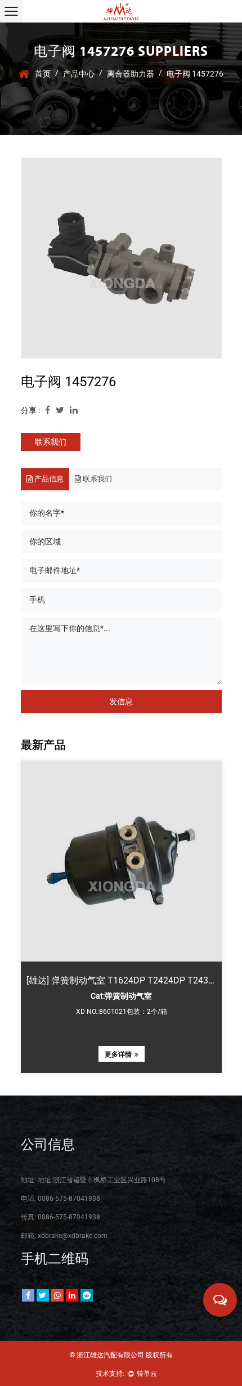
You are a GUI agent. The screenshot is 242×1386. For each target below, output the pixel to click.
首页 (43, 73)
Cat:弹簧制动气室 (121, 995)
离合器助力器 (130, 73)
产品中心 (79, 73)
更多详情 (117, 1054)
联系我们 (50, 441)
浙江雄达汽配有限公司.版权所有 (125, 1355)
